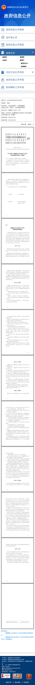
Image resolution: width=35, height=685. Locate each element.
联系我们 (26, 682)
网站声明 (8, 682)
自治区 (4, 60)
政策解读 (23, 66)
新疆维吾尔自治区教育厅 (18, 7)
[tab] (17, 52)
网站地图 (17, 682)
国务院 (4, 57)
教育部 (22, 57)
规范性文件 (24, 63)
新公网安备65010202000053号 (12, 668)
